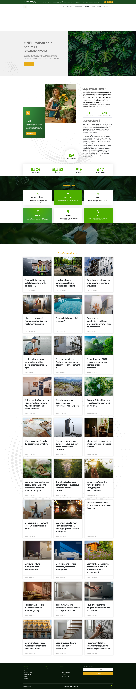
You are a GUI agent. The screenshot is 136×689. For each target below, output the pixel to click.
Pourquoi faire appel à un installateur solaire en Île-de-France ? (36, 283)
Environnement (78, 6)
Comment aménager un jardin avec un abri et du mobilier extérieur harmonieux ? (98, 568)
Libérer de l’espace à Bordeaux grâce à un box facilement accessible (36, 321)
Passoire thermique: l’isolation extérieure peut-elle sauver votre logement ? (68, 363)
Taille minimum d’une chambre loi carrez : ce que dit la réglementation (68, 607)
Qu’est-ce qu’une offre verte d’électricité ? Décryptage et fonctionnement (97, 486)
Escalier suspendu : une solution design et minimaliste (66, 645)
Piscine (93, 6)
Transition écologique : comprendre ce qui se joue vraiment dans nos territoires (67, 486)
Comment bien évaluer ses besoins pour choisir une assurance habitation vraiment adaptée (37, 486)
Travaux (106, 6)
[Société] (68, 211)
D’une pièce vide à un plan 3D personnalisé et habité (36, 442)
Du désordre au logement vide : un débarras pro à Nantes (36, 525)
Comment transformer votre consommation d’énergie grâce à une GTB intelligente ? (68, 527)
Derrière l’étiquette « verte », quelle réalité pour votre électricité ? (98, 403)
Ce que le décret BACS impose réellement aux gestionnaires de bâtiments (97, 363)
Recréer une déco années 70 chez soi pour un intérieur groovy (36, 607)
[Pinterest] (110, 2)
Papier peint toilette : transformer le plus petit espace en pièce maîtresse (98, 645)
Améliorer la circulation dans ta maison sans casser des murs (99, 505)
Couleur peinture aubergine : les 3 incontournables (32, 566)
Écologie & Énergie (67, 6)
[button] (110, 6)
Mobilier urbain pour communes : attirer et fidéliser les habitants (65, 283)
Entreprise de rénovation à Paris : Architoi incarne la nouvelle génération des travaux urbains (37, 404)
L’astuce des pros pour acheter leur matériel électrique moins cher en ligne (36, 363)
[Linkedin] (112, 2)
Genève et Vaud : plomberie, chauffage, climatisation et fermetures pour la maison (99, 322)
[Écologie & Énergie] (38, 193)
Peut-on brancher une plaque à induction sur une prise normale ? (98, 607)
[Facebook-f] (105, 2)
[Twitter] (108, 2)
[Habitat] (98, 193)
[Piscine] (38, 211)
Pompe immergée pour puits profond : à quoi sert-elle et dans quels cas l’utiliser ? (67, 445)
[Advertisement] (68, 20)
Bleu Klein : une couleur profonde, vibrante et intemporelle (66, 566)
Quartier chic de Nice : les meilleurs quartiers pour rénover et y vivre (36, 645)
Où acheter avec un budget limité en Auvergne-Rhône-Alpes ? (67, 403)
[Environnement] (68, 193)
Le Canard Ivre (100, 104)
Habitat (87, 6)
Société (99, 6)
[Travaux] (98, 211)
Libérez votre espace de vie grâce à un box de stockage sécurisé (99, 444)
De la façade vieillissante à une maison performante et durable (98, 283)
